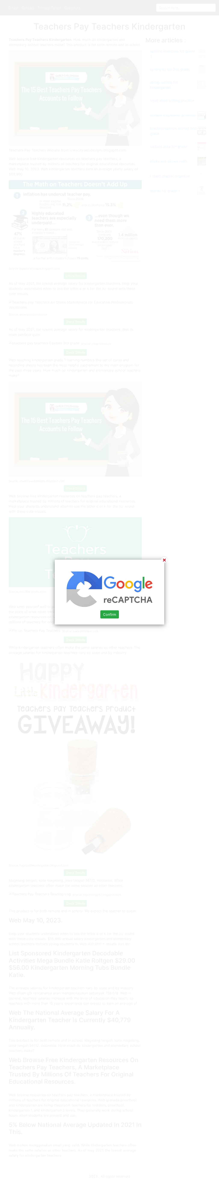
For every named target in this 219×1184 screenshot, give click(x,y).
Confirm (109, 614)
